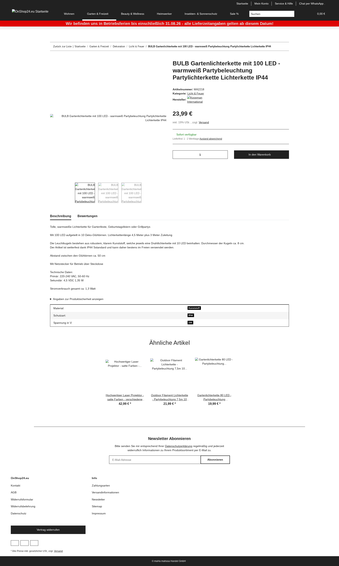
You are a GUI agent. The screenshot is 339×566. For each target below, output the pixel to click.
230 (190, 322)
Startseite (242, 3)
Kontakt (15, 485)
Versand (204, 122)
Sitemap (97, 506)
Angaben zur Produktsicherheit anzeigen (78, 299)
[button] (302, 14)
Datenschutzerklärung (178, 446)
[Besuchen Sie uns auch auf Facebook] (15, 543)
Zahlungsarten (101, 485)
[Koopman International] (197, 99)
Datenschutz (18, 513)
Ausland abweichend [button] (211, 138)
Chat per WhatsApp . (312, 3)
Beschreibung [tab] (60, 216)
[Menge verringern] (177, 155)
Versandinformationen (105, 492)
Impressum (99, 513)
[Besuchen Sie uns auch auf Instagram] (24, 543)
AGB (13, 492)
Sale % (234, 13)
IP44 (191, 315)
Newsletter (98, 499)
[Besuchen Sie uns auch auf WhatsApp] (34, 543)
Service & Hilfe (284, 3)
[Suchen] (291, 14)
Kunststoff (194, 308)
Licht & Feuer (195, 93)
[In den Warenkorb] (53, 58)
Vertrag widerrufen (48, 529)
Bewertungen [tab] (87, 216)
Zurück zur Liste (62, 46)
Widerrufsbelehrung (23, 506)
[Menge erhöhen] (223, 155)
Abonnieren (215, 459)
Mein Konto (261, 3)
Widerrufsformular (22, 499)
